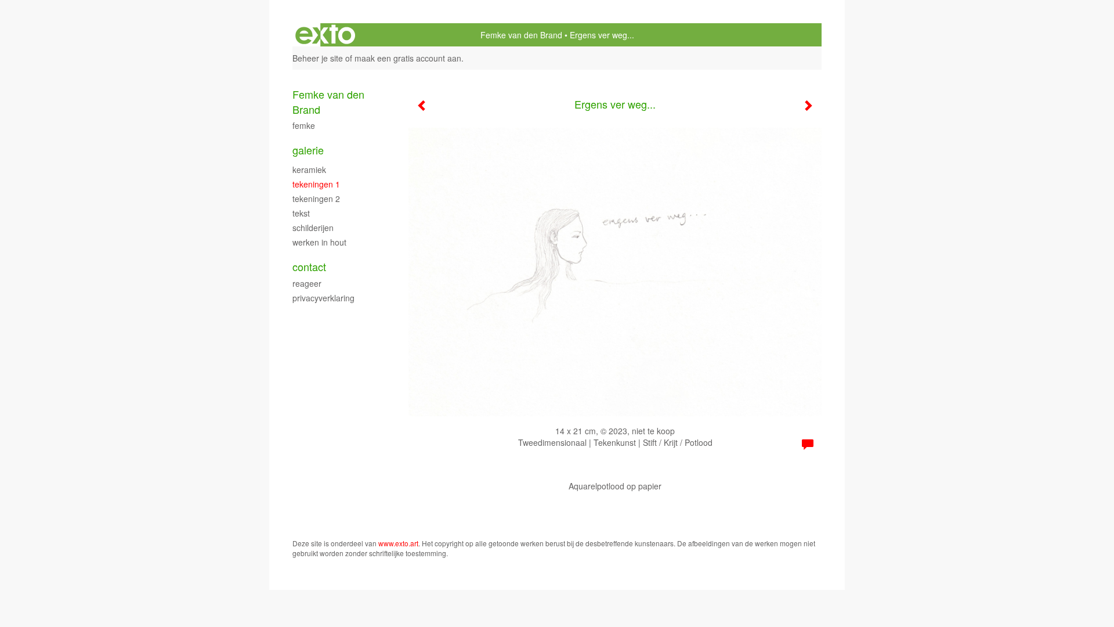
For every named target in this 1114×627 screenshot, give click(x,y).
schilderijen (313, 227)
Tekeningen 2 (316, 198)
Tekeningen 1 (316, 184)
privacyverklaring (323, 298)
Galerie (308, 150)
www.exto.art (398, 543)
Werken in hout (319, 242)
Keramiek (309, 169)
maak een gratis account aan (408, 58)
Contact (309, 267)
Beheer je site (317, 58)
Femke (303, 125)
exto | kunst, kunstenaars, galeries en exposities (325, 34)
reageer (306, 283)
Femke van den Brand (521, 35)
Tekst (301, 213)
